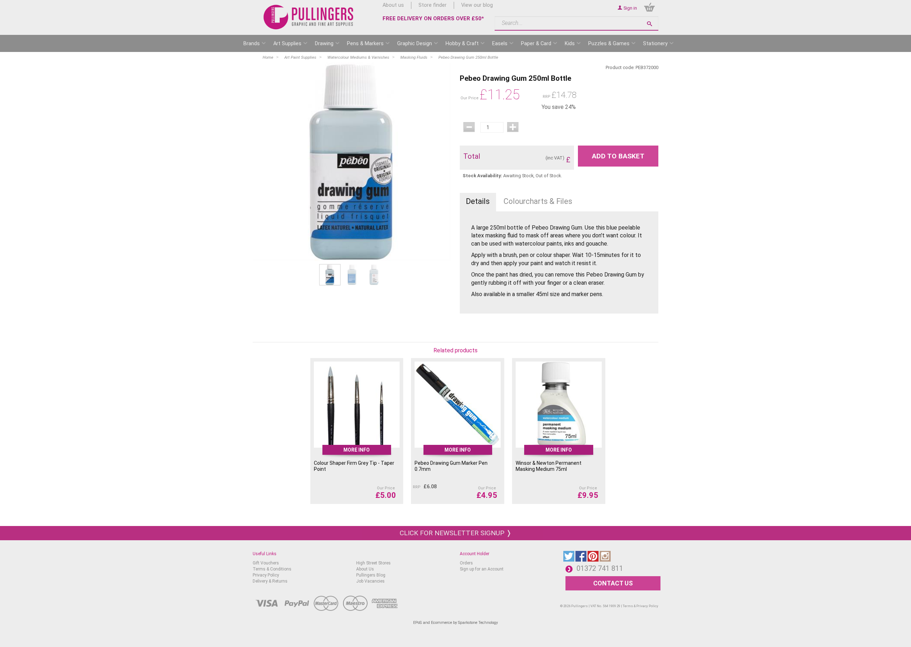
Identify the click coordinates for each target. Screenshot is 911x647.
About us (393, 5)
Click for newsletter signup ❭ (456, 533)
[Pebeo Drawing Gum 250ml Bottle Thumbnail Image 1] (352, 275)
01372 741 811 (599, 568)
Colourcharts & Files (538, 201)
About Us (365, 569)
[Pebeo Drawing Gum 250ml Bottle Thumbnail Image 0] (330, 275)
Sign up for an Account (482, 569)
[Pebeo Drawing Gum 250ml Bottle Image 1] (352, 162)
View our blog (477, 5)
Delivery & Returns (270, 581)
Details (478, 201)
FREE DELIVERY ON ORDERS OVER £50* (433, 18)
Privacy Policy (266, 575)
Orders (466, 563)
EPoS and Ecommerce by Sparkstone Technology (455, 622)
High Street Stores (373, 563)
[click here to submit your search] (649, 23)
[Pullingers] (308, 17)
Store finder (432, 5)
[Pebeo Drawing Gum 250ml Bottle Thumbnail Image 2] (374, 275)
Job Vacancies (370, 581)
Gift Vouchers (266, 563)
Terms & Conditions (272, 569)
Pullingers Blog (370, 575)
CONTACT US (613, 583)
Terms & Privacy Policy (640, 606)
